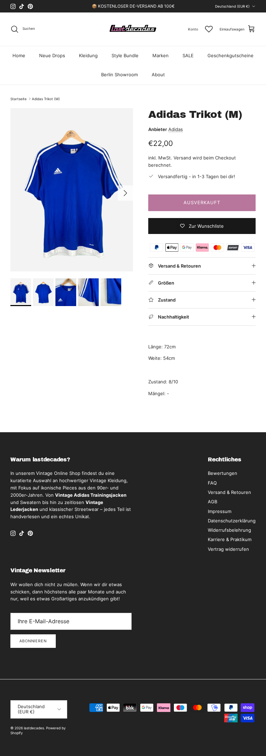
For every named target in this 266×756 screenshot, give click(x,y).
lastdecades (34, 728)
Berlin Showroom (119, 74)
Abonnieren (33, 640)
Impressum (219, 511)
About (158, 74)
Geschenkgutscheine (230, 55)
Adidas (175, 129)
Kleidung (88, 55)
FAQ (212, 483)
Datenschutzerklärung (232, 520)
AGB (212, 501)
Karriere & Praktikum (229, 539)
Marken (160, 55)
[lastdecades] (133, 29)
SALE (188, 55)
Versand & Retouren (229, 492)
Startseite (18, 99)
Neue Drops (52, 55)
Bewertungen (222, 473)
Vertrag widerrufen (228, 549)
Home (18, 55)
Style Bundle (125, 55)
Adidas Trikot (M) (46, 99)
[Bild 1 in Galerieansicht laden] (71, 189)
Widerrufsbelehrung (229, 530)
